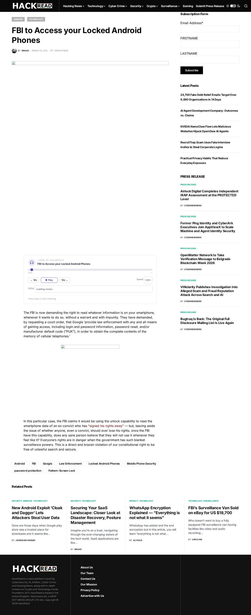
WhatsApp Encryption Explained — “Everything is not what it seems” (154, 513)
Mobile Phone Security (141, 463)
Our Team (87, 573)
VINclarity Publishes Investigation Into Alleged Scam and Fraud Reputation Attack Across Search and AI (209, 291)
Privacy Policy (90, 590)
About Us (87, 567)
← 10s (33, 280)
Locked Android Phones (104, 463)
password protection (27, 470)
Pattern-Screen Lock (61, 470)
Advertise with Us (92, 595)
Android (18, 19)
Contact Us (88, 578)
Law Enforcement (70, 463)
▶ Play (49, 280)
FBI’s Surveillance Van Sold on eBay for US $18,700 (213, 510)
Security (17, 501)
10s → (64, 280)
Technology (36, 19)
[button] (233, 6)
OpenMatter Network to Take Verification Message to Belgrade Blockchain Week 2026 (205, 259)
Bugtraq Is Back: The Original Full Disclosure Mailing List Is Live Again (207, 321)
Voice (31, 288)
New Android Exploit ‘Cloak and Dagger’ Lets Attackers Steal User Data (37, 513)
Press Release (188, 184)
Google (47, 463)
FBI (34, 463)
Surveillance (210, 501)
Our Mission (89, 584)
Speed (140, 279)
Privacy (133, 501)
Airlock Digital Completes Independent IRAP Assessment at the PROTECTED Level (209, 195)
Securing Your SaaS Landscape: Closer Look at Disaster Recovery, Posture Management (96, 515)
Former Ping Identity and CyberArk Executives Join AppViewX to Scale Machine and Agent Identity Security (207, 227)
